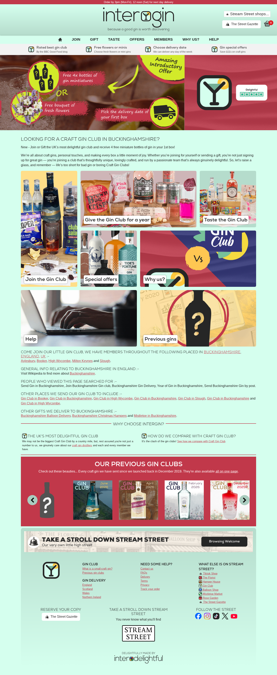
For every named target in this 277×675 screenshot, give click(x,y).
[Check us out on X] (225, 616)
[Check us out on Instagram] (207, 616)
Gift (94, 39)
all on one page (227, 471)
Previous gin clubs (93, 572)
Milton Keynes (82, 361)
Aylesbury (28, 361)
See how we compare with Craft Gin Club (201, 441)
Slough (105, 361)
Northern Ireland (91, 597)
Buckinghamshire (222, 352)
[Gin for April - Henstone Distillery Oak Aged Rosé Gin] (138, 500)
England (30, 356)
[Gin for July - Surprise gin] (47, 500)
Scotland (87, 588)
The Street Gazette (244, 24)
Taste (114, 39)
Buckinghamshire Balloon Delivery (46, 415)
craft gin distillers (82, 445)
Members (163, 39)
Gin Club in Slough (191, 398)
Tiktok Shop (209, 573)
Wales (86, 593)
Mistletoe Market (212, 593)
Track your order (150, 588)
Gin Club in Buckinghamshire (71, 398)
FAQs (144, 572)
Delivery (145, 576)
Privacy (145, 584)
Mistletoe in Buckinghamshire (155, 415)
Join (76, 39)
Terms (144, 580)
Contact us (147, 568)
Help (214, 39)
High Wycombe (59, 361)
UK (43, 356)
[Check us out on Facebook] (198, 616)
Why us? (191, 39)
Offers (137, 39)
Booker (42, 361)
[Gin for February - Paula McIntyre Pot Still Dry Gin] (184, 500)
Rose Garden (210, 597)
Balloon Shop (210, 589)
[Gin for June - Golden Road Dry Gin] (93, 500)
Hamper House (211, 581)
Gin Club (207, 585)
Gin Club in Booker (34, 398)
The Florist (208, 577)
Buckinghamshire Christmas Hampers (99, 415)
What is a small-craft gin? (97, 568)
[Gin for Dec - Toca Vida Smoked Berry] (230, 500)
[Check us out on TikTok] (216, 616)
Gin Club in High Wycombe (113, 398)
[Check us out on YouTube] (234, 616)
